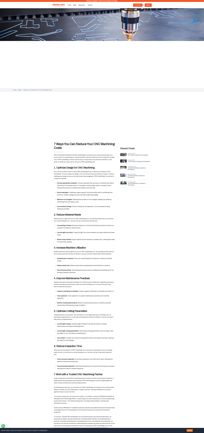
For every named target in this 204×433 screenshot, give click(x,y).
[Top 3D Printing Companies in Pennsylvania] (123, 161)
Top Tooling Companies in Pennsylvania (138, 155)
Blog (19, 90)
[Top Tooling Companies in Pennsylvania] (123, 154)
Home (15, 90)
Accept (190, 430)
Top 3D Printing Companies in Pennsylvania (139, 161)
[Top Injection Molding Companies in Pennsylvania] (123, 167)
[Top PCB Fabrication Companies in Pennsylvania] (123, 183)
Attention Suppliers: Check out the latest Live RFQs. (102, 1)
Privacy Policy (43, 430)
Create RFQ (138, 5)
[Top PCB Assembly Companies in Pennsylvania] (123, 175)
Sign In (148, 5)
